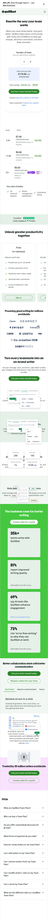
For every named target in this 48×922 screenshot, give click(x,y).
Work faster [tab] (9, 689)
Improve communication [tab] (27, 689)
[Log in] (45, 11)
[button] (43, 4)
